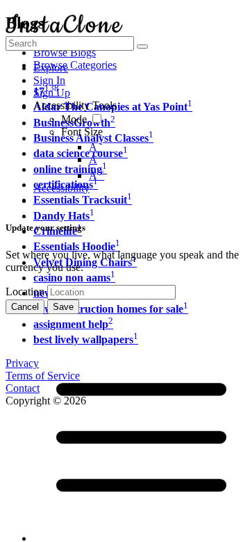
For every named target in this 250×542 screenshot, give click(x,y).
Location (25, 291)
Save (63, 307)
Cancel (25, 307)
